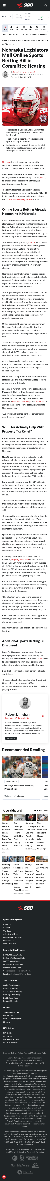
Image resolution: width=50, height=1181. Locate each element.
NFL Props (7, 1036)
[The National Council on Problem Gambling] (25, 1172)
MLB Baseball (11, 781)
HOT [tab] (5, 30)
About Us (7, 924)
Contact (6, 927)
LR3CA (31, 242)
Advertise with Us (10, 934)
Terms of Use (29, 1053)
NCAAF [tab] (24, 29)
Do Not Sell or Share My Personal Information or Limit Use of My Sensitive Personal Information (25, 1150)
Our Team (7, 931)
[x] (43, 715)
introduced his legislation (20, 199)
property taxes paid (20, 559)
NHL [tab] (36, 29)
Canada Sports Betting (12, 991)
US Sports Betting (10, 988)
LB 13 (42, 177)
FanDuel (16, 401)
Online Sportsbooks (11, 985)
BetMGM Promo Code (12, 955)
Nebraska (6, 162)
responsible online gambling (29, 1118)
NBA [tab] (31, 29)
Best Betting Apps (10, 998)
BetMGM (40, 401)
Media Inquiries (9, 943)
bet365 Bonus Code (11, 961)
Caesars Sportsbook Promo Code (17, 971)
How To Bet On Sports (12, 1018)
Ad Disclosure (8, 44)
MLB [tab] (11, 29)
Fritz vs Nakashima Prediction (34, 34)
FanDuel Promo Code (12, 967)
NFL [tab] (17, 29)
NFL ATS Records (10, 1042)
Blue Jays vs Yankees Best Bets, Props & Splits (19, 787)
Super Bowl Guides (11, 1012)
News (12, 40)
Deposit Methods (10, 1001)
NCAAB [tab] (44, 29)
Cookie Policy (41, 1053)
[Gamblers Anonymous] (35, 1165)
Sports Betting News (26, 40)
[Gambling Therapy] (32, 1158)
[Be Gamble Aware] (20, 1165)
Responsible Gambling (12, 937)
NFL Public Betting (11, 1039)
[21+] (15, 1158)
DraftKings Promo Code (13, 964)
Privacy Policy (17, 1053)
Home (4, 40)
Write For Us (8, 940)
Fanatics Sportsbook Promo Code (17, 974)
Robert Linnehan (20, 72)
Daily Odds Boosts (10, 34)
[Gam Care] (22, 1158)
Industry (33, 72)
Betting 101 (8, 1015)
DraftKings (26, 401)
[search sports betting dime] (46, 5)
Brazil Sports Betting (11, 995)
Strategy (6, 1022)
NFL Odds (7, 1033)
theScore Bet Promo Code (14, 958)
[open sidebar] (4, 5)
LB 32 (39, 658)
